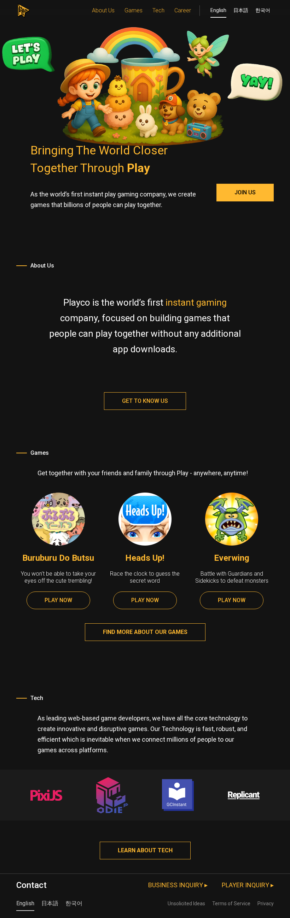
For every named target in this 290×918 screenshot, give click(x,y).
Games (133, 10)
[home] (23, 9)
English (218, 10)
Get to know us (145, 401)
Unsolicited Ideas (186, 903)
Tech (158, 10)
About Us (103, 10)
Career (182, 10)
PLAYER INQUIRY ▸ (248, 885)
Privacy (265, 903)
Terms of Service (231, 903)
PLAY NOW (58, 600)
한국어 (262, 10)
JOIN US (245, 192)
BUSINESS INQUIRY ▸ (178, 885)
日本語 (240, 10)
